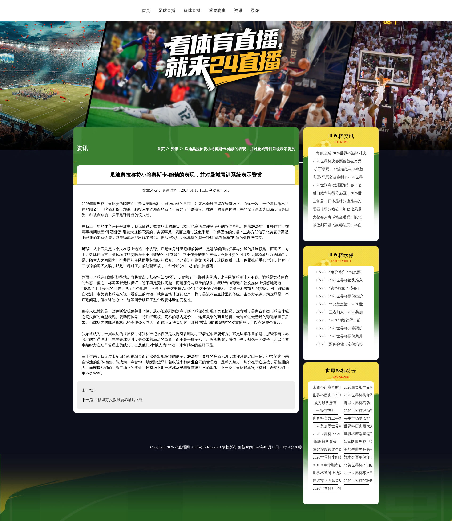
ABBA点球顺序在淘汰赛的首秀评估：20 (325, 465)
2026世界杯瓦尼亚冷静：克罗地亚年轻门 (325, 488)
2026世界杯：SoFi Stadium (325, 434)
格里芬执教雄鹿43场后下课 (120, 400)
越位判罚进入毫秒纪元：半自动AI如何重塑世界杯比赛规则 (362, 225)
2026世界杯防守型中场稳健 (356, 395)
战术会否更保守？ (356, 457)
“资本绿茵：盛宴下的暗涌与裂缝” (350, 288)
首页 (146, 10)
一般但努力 (325, 411)
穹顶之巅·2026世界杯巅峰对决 (341, 153)
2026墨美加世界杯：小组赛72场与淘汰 (356, 387)
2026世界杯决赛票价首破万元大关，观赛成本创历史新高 (360, 161)
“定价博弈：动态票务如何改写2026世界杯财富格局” (365, 272)
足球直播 (166, 10)
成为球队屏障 (325, 403)
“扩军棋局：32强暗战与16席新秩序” (342, 169)
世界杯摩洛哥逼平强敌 (356, 434)
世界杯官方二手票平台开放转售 (325, 418)
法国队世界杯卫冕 (356, 442)
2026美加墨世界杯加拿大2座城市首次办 (325, 426)
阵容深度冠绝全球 (325, 449)
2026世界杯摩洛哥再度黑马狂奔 (356, 473)
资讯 (238, 10)
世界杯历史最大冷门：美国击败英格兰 (356, 426)
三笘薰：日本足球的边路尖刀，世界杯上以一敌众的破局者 (362, 201)
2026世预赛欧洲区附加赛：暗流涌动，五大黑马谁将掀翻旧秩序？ (367, 185)
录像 (255, 10)
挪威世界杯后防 (356, 403)
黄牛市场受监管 (356, 418)
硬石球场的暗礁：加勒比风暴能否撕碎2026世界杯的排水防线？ (365, 209)
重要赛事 (217, 10)
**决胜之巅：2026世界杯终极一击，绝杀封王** (362, 304)
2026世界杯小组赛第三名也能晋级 (325, 457)
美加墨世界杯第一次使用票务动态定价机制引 (356, 449)
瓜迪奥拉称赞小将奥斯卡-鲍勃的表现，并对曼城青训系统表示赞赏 (240, 149)
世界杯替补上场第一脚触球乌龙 (325, 473)
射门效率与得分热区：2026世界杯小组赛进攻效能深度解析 (362, 193)
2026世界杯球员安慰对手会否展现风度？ (356, 411)
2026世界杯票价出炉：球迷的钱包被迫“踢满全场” (363, 296)
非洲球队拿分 (325, 442)
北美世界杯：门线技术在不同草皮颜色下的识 (356, 465)
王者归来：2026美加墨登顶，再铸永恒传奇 (358, 312)
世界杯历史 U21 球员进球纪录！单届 (325, 395)
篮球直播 (192, 10)
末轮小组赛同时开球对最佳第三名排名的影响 (325, 387)
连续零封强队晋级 (325, 481)
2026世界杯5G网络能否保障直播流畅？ (356, 481)
